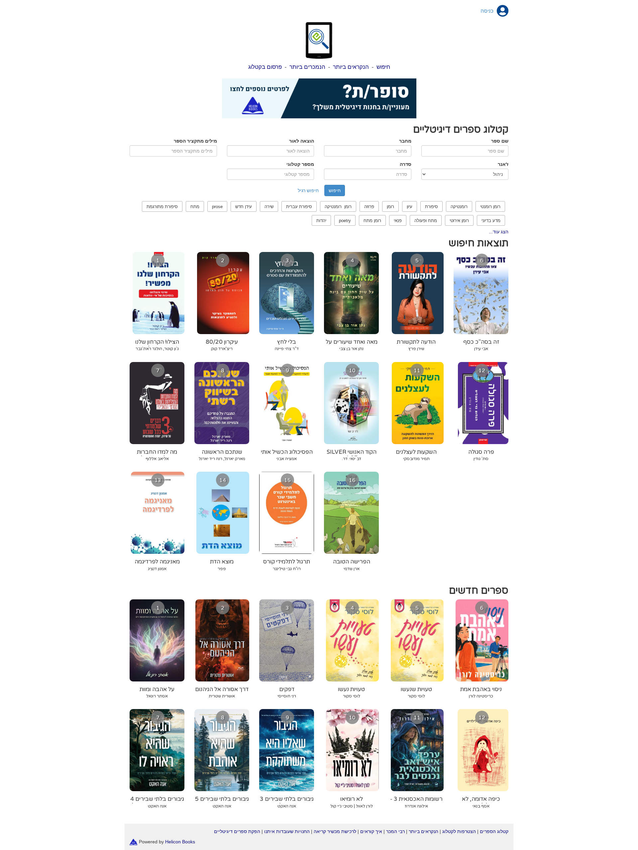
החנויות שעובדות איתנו (287, 831)
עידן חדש (243, 206)
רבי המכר (395, 831)
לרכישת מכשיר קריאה (335, 831)
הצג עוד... (498, 231)
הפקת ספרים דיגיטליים (237, 831)
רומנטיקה (459, 206)
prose (217, 206)
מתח (194, 206)
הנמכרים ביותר (307, 67)
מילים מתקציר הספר (195, 141)
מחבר (405, 141)
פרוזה (369, 206)
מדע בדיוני (490, 220)
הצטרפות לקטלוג (459, 831)
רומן (390, 206)
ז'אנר (503, 164)
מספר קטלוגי (300, 164)
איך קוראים (371, 831)
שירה (269, 206)
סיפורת (431, 206)
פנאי (398, 220)
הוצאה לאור (301, 141)
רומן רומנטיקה (338, 206)
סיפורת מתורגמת (162, 206)
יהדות (321, 220)
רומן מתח (372, 220)
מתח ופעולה (425, 220)
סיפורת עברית (299, 206)
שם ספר (499, 141)
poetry (345, 220)
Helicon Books (180, 841)
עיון (409, 206)
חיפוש (383, 67)
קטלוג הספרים (494, 831)
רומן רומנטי (490, 206)
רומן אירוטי (459, 220)
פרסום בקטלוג (265, 67)
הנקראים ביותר (351, 67)
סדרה (405, 164)
